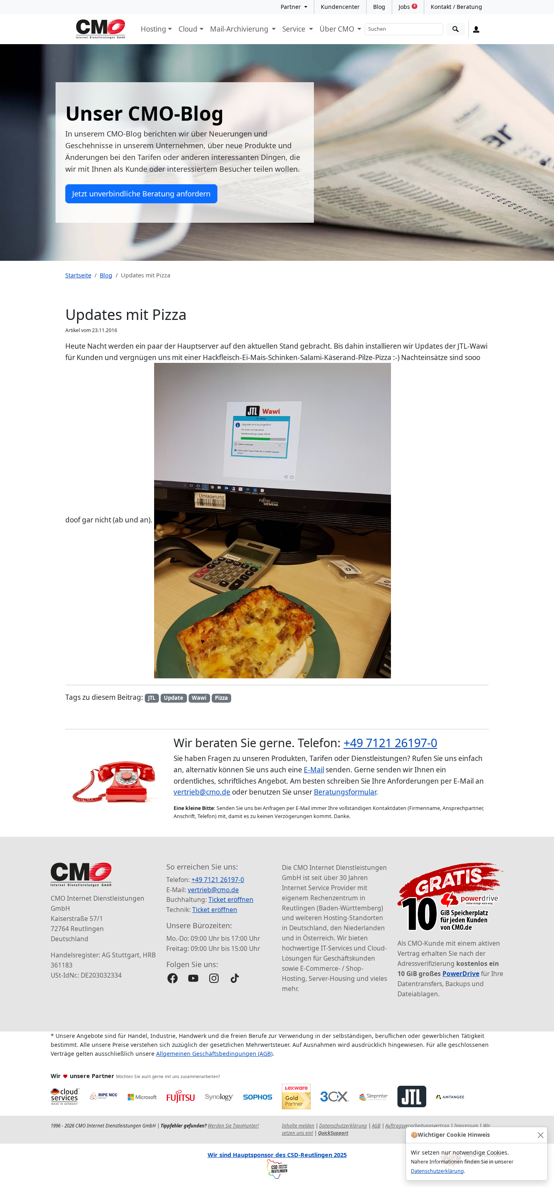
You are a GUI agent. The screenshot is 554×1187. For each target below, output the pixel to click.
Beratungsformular (345, 792)
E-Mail (314, 769)
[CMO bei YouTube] (193, 978)
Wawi (199, 697)
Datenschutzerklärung (437, 1171)
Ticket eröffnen (230, 899)
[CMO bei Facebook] (172, 978)
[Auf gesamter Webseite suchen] (455, 29)
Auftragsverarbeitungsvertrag (417, 1126)
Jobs (407, 7)
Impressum (466, 1126)
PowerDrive (460, 973)
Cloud (188, 29)
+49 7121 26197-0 (390, 742)
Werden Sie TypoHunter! (233, 1126)
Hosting (153, 29)
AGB (376, 1126)
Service (294, 29)
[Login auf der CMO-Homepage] (476, 29)
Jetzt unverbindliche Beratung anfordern (141, 193)
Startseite (78, 275)
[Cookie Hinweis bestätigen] (540, 1135)
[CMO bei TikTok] (234, 978)
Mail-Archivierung (240, 29)
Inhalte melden (298, 1126)
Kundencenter (340, 7)
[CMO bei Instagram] (214, 978)
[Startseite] (100, 29)
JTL (151, 697)
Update (173, 697)
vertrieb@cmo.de (202, 792)
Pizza (221, 697)
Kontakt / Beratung (456, 7)
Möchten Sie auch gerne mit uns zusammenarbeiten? (168, 1076)
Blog (379, 7)
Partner (292, 7)
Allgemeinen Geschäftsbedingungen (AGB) (214, 1053)
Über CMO (338, 29)
